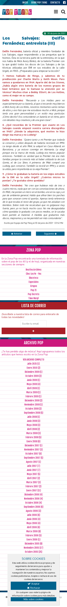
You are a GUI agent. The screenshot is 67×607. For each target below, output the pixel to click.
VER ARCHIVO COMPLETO (33, 359)
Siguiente (49, 233)
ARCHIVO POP (33, 342)
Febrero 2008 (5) (33, 437)
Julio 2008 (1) (33, 416)
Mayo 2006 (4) (33, 523)
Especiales (33, 282)
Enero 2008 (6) (33, 441)
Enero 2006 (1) (33, 539)
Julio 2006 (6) (33, 515)
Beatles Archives (33, 269)
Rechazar (35, 587)
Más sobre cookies (33, 599)
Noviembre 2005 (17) (33, 547)
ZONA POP (33, 250)
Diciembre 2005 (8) (33, 543)
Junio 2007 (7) (33, 470)
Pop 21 (34, 290)
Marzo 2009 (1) (33, 392)
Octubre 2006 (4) (33, 502)
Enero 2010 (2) (33, 367)
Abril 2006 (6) (33, 527)
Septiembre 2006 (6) (33, 506)
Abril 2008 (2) (33, 429)
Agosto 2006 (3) (33, 511)
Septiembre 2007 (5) (33, 457)
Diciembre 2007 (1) (33, 445)
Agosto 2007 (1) (33, 461)
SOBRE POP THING (39, 2)
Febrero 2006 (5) (34, 535)
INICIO (25, 2)
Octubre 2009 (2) (33, 376)
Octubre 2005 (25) (33, 551)
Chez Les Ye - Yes (33, 273)
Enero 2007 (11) (33, 490)
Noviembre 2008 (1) (33, 404)
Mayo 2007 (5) (33, 474)
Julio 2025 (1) (33, 363)
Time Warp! (33, 298)
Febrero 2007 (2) (33, 486)
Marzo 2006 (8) (33, 531)
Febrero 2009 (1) (33, 396)
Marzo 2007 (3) (33, 482)
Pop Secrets (33, 294)
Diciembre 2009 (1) (33, 371)
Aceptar (35, 583)
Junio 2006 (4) (33, 519)
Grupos (33, 286)
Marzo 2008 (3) (33, 433)
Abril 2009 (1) (33, 388)
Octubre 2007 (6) (33, 453)
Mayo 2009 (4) (33, 384)
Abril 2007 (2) (33, 478)
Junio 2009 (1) (33, 380)
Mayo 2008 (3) (33, 425)
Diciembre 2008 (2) (33, 400)
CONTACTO (55, 2)
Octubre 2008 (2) (33, 408)
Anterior (17, 233)
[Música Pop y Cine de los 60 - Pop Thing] (17, 12)
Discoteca (33, 277)
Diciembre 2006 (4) (33, 494)
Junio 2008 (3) (33, 421)
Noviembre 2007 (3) (33, 449)
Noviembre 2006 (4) (33, 498)
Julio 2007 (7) (33, 466)
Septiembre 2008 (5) (33, 412)
